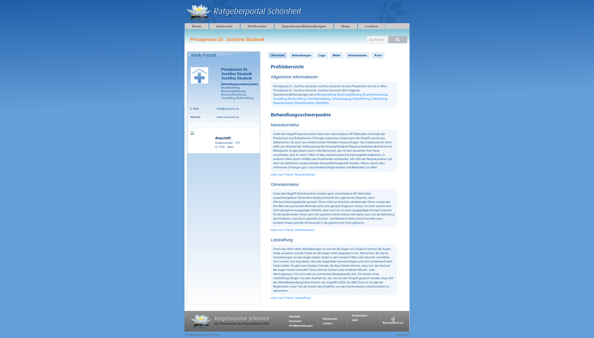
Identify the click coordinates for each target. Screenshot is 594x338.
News (345, 26)
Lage (322, 55)
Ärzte (378, 55)
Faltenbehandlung (318, 98)
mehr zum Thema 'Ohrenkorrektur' (293, 230)
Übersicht (277, 55)
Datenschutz (360, 315)
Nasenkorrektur (283, 103)
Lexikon (371, 26)
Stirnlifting (322, 103)
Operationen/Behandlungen (304, 26)
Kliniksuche (257, 26)
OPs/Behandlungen (301, 325)
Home (196, 26)
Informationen (357, 55)
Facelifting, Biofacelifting (289, 98)
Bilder (337, 55)
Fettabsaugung (341, 98)
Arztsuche (224, 26)
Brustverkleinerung (375, 94)
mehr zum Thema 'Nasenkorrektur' (293, 174)
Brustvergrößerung (349, 94)
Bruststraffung (327, 94)
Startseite (294, 316)
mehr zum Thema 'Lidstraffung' (291, 298)
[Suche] (397, 39)
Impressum (403, 334)
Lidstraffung (379, 98)
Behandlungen (301, 55)
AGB (355, 320)
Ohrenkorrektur (304, 103)
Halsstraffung (361, 98)
